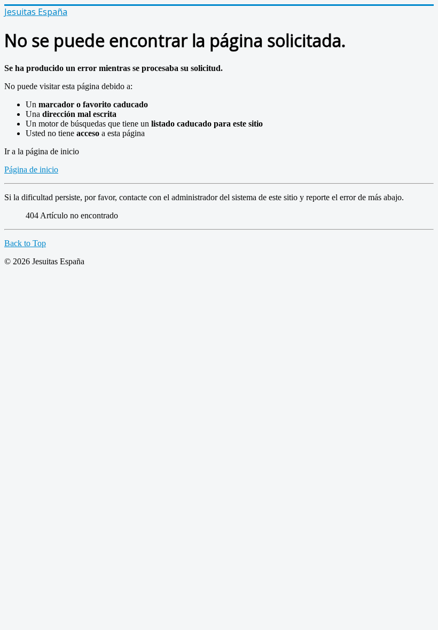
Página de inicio (31, 169)
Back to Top (25, 243)
